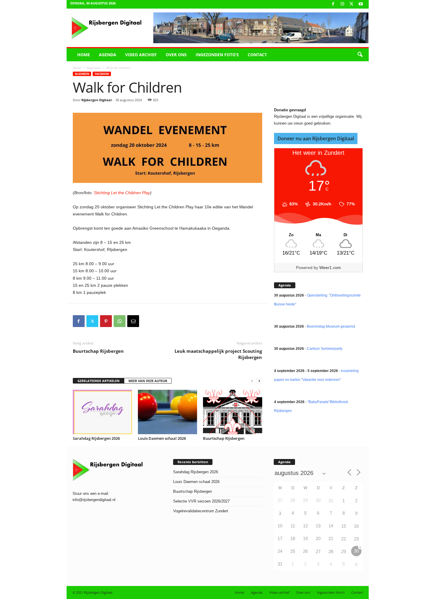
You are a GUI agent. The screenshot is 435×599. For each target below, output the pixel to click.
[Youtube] (360, 4)
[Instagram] (342, 4)
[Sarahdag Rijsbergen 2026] (102, 412)
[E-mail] (133, 321)
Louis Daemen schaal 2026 (162, 438)
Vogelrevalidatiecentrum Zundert (200, 511)
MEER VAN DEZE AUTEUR (147, 381)
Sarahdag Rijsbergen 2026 (96, 438)
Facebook (102, 74)
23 (356, 538)
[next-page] (259, 381)
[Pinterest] (106, 321)
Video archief (141, 54)
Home (83, 54)
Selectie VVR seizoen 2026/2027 (201, 501)
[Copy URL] (147, 321)
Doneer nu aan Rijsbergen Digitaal (316, 138)
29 (343, 551)
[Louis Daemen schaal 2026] (167, 412)
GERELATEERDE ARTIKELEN (99, 381)
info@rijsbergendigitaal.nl (93, 499)
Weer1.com (330, 267)
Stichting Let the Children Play (122, 192)
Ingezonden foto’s (217, 54)
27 (318, 551)
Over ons (176, 54)
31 (330, 500)
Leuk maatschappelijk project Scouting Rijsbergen (218, 354)
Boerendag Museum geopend (331, 326)
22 (343, 538)
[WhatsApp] (119, 321)
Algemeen (94, 68)
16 (356, 526)
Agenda (107, 54)
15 (343, 526)
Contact (257, 54)
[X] (351, 4)
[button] (359, 54)
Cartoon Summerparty (324, 349)
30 (356, 550)
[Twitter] (92, 321)
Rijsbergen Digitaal (96, 100)
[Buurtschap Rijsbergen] (232, 412)
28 (330, 551)
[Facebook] (333, 4)
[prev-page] (252, 381)
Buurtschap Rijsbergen (98, 351)
